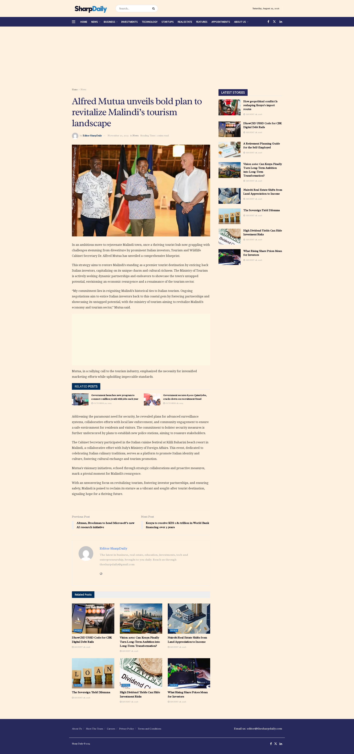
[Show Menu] (73, 21)
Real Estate (185, 21)
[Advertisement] (177, 58)
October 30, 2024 (102, 403)
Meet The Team (94, 728)
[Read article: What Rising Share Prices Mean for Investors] (189, 673)
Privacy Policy (126, 728)
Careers (111, 728)
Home (83, 21)
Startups (168, 21)
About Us (240, 21)
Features (201, 21)
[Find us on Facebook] (268, 22)
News (94, 21)
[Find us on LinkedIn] (281, 22)
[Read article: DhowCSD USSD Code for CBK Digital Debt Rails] (93, 618)
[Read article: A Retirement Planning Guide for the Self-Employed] (229, 150)
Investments (129, 21)
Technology (149, 21)
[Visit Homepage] (90, 8)
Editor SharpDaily (92, 135)
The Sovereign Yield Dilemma (91, 692)
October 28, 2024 (174, 403)
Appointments (220, 21)
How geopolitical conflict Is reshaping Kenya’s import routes (260, 105)
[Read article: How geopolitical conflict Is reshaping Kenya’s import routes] (229, 107)
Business (109, 21)
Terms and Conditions (149, 728)
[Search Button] (154, 8)
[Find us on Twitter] (274, 22)
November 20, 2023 (118, 135)
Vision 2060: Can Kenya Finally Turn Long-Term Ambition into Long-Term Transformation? (140, 642)
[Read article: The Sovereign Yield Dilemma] (93, 673)
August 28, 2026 (82, 647)
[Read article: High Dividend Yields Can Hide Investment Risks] (141, 673)
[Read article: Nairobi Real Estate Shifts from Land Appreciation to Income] (189, 618)
